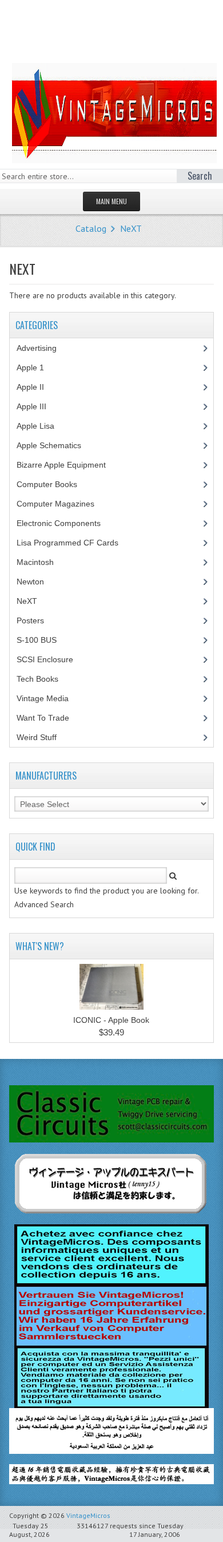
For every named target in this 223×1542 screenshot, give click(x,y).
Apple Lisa (44, 425)
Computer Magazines (64, 503)
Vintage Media (49, 698)
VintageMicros (88, 1515)
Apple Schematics (55, 445)
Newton (30, 581)
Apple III (38, 406)
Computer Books (55, 484)
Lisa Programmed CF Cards (74, 542)
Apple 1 (37, 367)
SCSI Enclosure (51, 659)
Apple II (37, 387)
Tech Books (46, 678)
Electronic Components (65, 523)
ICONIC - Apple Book (111, 1020)
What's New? (39, 946)
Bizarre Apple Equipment (67, 464)
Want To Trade (43, 717)
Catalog (90, 228)
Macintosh (41, 562)
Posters (37, 620)
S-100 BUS (43, 640)
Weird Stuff (43, 737)
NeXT (131, 228)
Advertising (43, 348)
